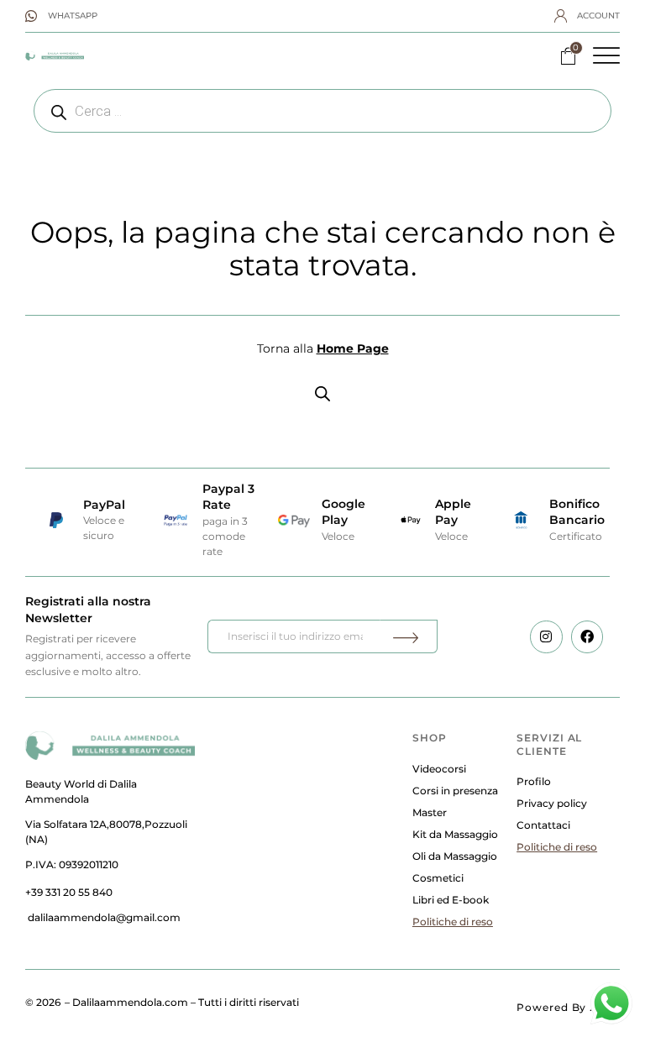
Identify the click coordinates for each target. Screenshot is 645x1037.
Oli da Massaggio (454, 856)
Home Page (353, 348)
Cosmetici (438, 878)
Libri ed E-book (450, 899)
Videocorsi (439, 768)
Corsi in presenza (455, 790)
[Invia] (408, 636)
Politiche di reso (452, 921)
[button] (606, 55)
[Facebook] (587, 636)
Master (429, 812)
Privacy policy (552, 803)
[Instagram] (546, 636)
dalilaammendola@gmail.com (104, 917)
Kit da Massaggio (455, 834)
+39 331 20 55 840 (69, 892)
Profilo (534, 781)
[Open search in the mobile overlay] (322, 111)
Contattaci (543, 825)
